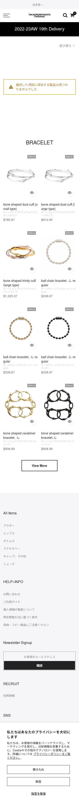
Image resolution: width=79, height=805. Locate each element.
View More (39, 465)
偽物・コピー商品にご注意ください (26, 625)
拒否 (38, 781)
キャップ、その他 (14, 556)
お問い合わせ (11, 594)
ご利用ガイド (11, 602)
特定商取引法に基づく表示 (20, 617)
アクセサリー (11, 548)
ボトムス (9, 541)
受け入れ (38, 769)
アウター (9, 525)
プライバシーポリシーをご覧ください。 (38, 756)
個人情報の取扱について (19, 609)
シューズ (8, 564)
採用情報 (9, 695)
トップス (9, 533)
